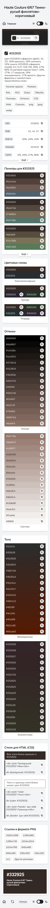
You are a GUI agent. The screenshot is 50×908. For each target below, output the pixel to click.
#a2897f (10, 448)
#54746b (11, 220)
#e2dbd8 (11, 503)
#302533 (31, 313)
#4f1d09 (10, 619)
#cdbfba (10, 484)
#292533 (11, 294)
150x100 (39, 853)
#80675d (11, 417)
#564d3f (10, 234)
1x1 (8, 859)
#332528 (11, 650)
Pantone (32, 86)
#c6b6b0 (11, 478)
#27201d (11, 362)
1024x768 (11, 847)
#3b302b (11, 374)
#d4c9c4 (10, 491)
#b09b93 (11, 460)
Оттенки (24, 98)
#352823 (11, 564)
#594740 (11, 393)
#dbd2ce (10, 497)
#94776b (11, 436)
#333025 (11, 723)
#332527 (11, 656)
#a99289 (11, 454)
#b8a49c (11, 466)
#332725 (11, 674)
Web (8, 104)
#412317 (11, 589)
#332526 (11, 662)
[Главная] (9, 23)
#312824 (11, 368)
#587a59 (11, 246)
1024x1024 (28, 841)
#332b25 (11, 699)
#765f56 (10, 411)
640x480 (26, 847)
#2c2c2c (10, 546)
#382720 (11, 570)
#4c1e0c (10, 613)
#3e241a (11, 582)
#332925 (11, 175)
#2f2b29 (10, 552)
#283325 (31, 307)
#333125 (11, 729)
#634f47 (10, 399)
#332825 (11, 680)
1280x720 (11, 841)
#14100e (11, 350)
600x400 (11, 853)
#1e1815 (11, 356)
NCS (17, 92)
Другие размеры (24, 859)
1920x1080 (12, 835)
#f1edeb (10, 515)
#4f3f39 (10, 387)
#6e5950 (11, 187)
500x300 (25, 853)
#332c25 (11, 705)
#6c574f (10, 405)
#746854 (11, 214)
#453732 (11, 380)
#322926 (11, 558)
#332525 (11, 668)
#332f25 (10, 717)
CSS (36, 98)
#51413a (11, 181)
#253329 (31, 294)
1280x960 (28, 835)
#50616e (11, 193)
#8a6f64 (10, 423)
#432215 (11, 595)
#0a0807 (11, 344)
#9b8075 (11, 442)
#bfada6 (10, 472)
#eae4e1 (10, 509)
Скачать (20, 104)
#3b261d (11, 576)
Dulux (27, 92)
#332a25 (11, 693)
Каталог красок (14, 86)
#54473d (11, 208)
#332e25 (11, 711)
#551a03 (11, 631)
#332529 (11, 644)
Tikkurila (39, 92)
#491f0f (10, 607)
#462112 (11, 601)
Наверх (23, 901)
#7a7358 (11, 240)
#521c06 (11, 625)
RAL (8, 92)
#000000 (11, 338)
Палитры (11, 98)
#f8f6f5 (10, 521)
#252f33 (10, 275)
